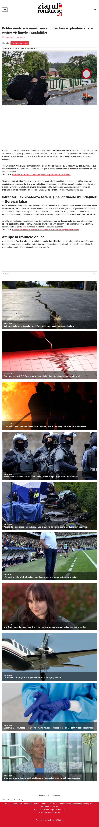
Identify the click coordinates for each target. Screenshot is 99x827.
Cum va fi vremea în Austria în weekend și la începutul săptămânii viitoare (45, 230)
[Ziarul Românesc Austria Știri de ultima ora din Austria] (49, 9)
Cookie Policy (18, 800)
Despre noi (44, 795)
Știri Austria (20, 37)
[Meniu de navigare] (4, 10)
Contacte (56, 795)
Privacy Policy (7, 800)
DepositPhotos (56, 820)
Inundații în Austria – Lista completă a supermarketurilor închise (41, 175)
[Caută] (95, 9)
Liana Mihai (9, 37)
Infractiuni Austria (20, 43)
